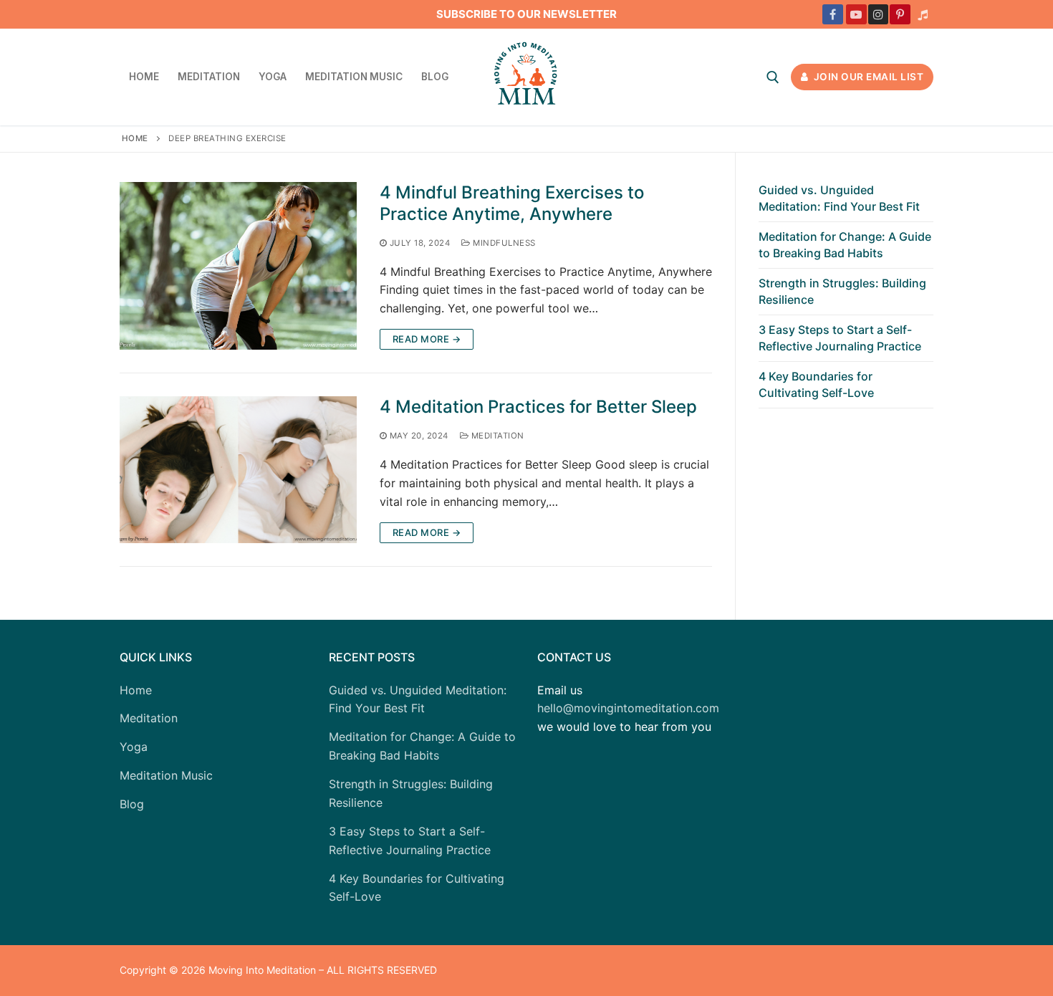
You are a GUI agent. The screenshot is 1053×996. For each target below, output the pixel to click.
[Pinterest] (900, 14)
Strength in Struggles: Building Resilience (842, 291)
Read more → (427, 339)
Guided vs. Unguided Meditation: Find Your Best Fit (839, 198)
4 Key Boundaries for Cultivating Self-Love (816, 384)
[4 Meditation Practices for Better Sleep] (238, 469)
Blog (132, 804)
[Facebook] (832, 14)
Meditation (496, 436)
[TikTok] (922, 14)
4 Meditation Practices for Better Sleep (538, 406)
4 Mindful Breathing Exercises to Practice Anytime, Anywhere (512, 203)
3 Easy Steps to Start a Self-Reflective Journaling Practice (840, 337)
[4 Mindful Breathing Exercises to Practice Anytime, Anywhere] (238, 266)
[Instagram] (878, 14)
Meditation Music (166, 775)
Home (135, 138)
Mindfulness (503, 243)
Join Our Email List (867, 76)
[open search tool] (772, 77)
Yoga (134, 746)
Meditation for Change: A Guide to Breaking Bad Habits (845, 244)
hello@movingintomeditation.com (628, 708)
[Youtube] (856, 14)
